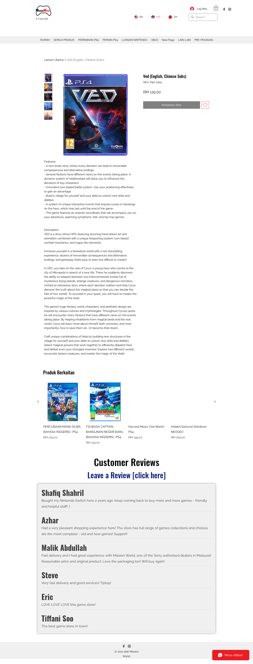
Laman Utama (54, 60)
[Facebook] (224, 9)
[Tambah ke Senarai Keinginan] (205, 105)
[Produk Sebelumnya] (38, 401)
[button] (216, 8)
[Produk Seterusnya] (215, 401)
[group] (126, 413)
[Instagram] (230, 9)
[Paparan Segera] (62, 401)
